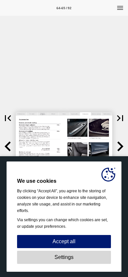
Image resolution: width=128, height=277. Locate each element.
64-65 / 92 (64, 8)
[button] (8, 118)
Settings (64, 257)
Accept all (64, 241)
